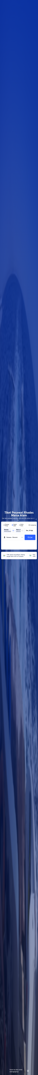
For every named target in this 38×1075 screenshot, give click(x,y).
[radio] (6, 525)
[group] (8, 530)
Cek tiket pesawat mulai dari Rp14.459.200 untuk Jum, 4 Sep (18, 519)
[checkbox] (32, 525)
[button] (35, 2)
